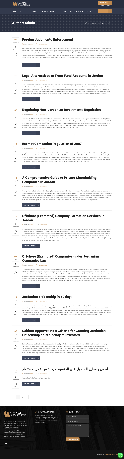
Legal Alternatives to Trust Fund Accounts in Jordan (62, 76)
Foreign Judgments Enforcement (47, 39)
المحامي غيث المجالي (90, 23)
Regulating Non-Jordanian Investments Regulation (61, 110)
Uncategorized (43, 44)
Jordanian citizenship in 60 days (47, 297)
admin (31, 44)
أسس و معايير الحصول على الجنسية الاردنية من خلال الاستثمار (65, 369)
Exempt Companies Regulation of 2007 (52, 144)
